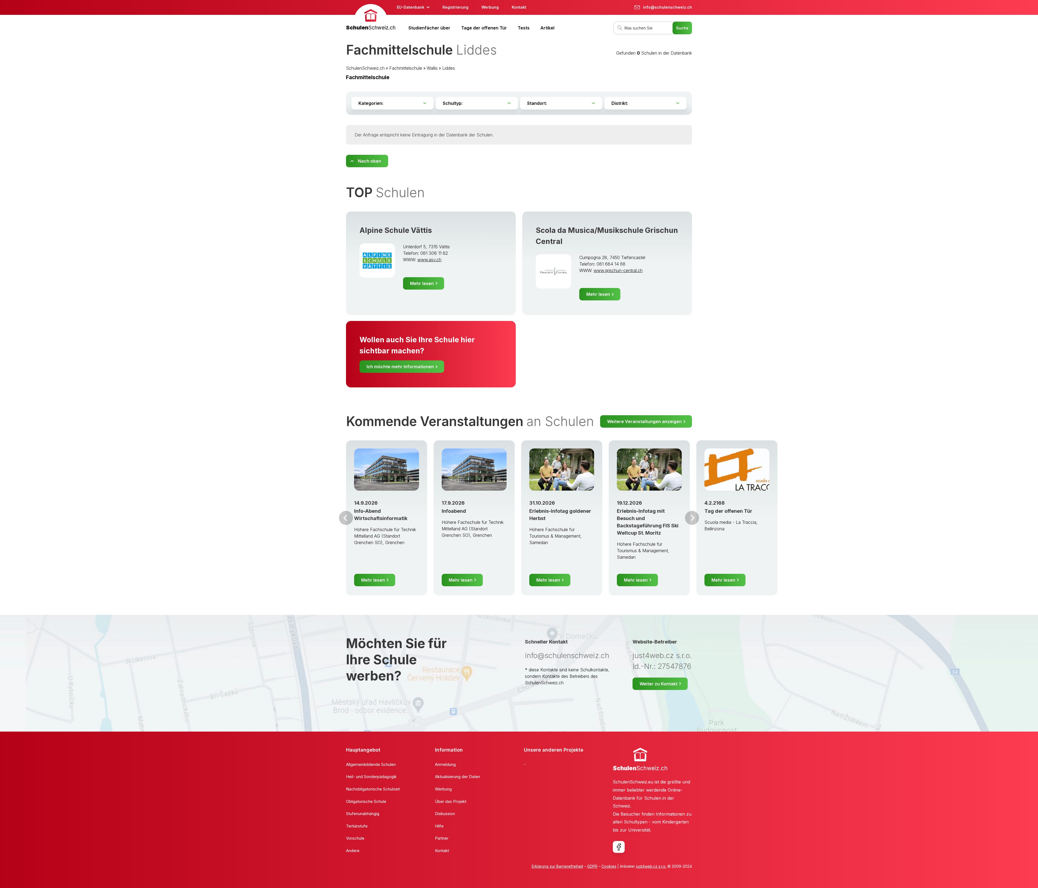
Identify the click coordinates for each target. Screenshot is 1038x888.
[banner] (370, 18)
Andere (353, 850)
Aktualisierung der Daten (457, 776)
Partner (441, 838)
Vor (346, 518)
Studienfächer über (429, 28)
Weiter (692, 518)
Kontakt (519, 7)
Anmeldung (445, 764)
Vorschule (355, 838)
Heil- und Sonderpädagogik (371, 776)
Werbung (490, 7)
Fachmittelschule (405, 68)
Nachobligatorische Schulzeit (373, 789)
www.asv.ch (429, 259)
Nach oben (369, 161)
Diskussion (445, 813)
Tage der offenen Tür (484, 28)
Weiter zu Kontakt (658, 683)
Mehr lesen (422, 283)
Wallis (432, 68)
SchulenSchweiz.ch (365, 68)
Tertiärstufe (357, 826)
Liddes (448, 68)
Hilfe (439, 826)
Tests (524, 28)
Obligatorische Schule (366, 801)
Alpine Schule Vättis (396, 230)
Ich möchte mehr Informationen (400, 366)
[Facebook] (619, 847)
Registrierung (455, 7)
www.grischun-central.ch (618, 270)
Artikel (547, 28)
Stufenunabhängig (362, 813)
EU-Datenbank (410, 7)
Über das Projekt (450, 801)
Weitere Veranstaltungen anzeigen (644, 421)
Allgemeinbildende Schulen (371, 764)
